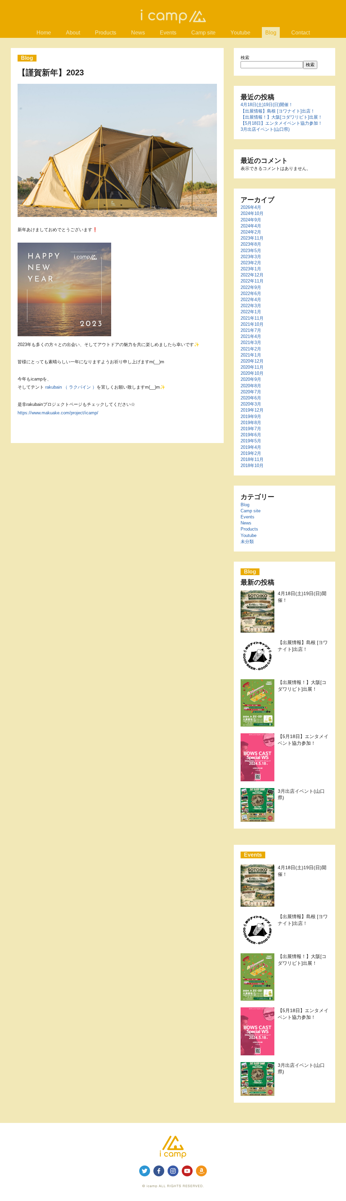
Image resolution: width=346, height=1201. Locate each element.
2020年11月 (252, 367)
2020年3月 (251, 404)
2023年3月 (251, 256)
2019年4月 (251, 447)
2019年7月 (251, 428)
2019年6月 (251, 434)
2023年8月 (251, 244)
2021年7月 (251, 330)
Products (249, 529)
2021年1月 (251, 355)
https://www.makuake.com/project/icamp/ (58, 412)
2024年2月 (251, 232)
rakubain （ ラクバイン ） (70, 387)
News (246, 522)
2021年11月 (252, 318)
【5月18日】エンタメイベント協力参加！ (281, 123)
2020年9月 (251, 379)
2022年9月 (251, 287)
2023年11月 (252, 238)
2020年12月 (252, 361)
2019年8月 (251, 422)
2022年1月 (251, 311)
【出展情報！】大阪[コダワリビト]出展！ (281, 117)
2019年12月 (252, 410)
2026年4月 (251, 207)
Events (247, 516)
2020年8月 (251, 385)
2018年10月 (252, 465)
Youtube (248, 535)
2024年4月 (251, 225)
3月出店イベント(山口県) (265, 129)
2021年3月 (251, 342)
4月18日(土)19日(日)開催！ (267, 104)
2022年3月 (251, 305)
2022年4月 (251, 299)
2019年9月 (251, 416)
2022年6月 (251, 293)
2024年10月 (252, 213)
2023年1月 (251, 268)
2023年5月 (251, 250)
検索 (245, 57)
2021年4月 (251, 336)
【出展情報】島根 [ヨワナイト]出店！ (278, 111)
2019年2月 (251, 453)
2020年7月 (251, 391)
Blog (245, 504)
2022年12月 (252, 274)
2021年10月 (252, 324)
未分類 (247, 541)
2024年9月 (251, 219)
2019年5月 (251, 440)
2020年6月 (251, 397)
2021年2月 (251, 348)
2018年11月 (252, 459)
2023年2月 (251, 262)
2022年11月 (252, 281)
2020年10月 (252, 373)
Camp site (251, 510)
